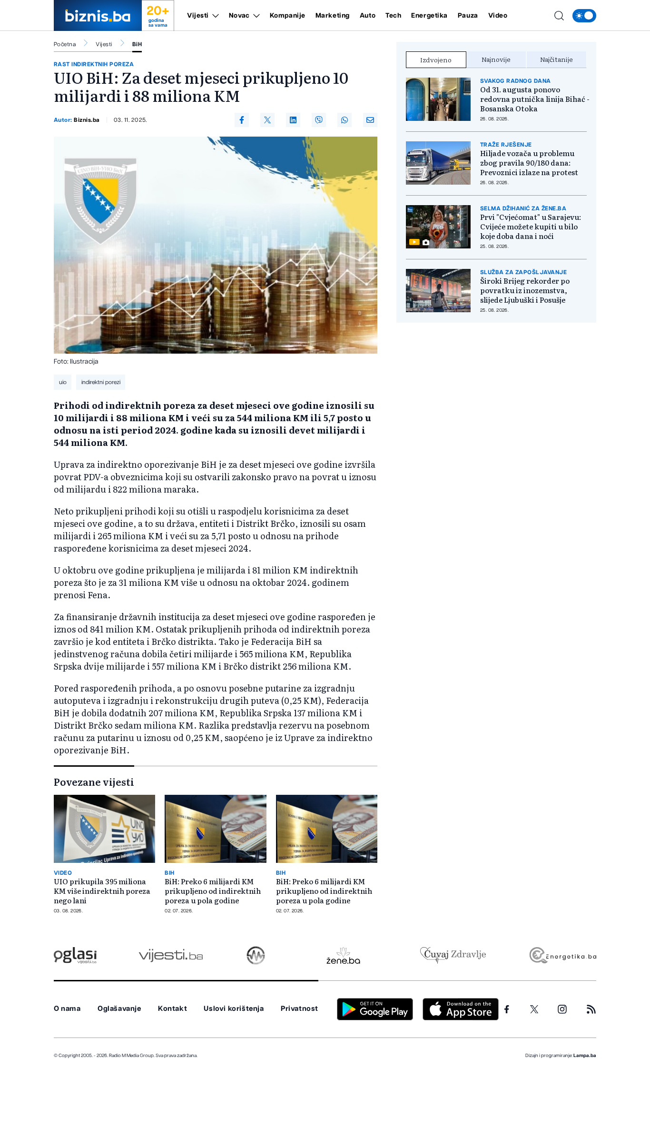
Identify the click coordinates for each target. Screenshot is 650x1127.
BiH (137, 44)
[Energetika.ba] (562, 955)
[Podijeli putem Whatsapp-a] (344, 120)
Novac (239, 15)
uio (63, 382)
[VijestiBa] (170, 955)
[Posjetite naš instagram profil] (562, 1009)
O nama (67, 1008)
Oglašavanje (119, 1008)
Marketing (332, 15)
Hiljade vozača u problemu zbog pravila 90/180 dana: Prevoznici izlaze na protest (529, 162)
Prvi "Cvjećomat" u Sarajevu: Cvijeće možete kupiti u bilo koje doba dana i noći (530, 226)
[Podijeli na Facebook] (242, 120)
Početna (65, 44)
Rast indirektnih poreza (94, 64)
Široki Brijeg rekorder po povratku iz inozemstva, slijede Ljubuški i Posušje (525, 290)
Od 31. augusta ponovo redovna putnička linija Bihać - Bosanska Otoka (535, 99)
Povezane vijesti (94, 781)
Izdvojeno (436, 59)
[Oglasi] (75, 955)
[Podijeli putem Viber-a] (319, 120)
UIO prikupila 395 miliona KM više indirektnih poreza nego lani (102, 891)
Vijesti (198, 15)
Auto (367, 15)
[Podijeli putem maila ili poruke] (370, 120)
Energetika (429, 15)
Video (498, 15)
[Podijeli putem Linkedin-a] (293, 120)
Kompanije (287, 15)
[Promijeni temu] (584, 15)
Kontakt (172, 1008)
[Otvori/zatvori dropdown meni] (214, 15)
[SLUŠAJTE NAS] (255, 955)
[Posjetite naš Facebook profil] (506, 1009)
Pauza (468, 15)
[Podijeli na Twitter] (267, 120)
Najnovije (496, 59)
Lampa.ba (584, 1055)
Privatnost (299, 1008)
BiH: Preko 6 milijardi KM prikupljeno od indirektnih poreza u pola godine (213, 891)
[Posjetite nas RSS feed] (591, 1009)
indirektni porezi (100, 382)
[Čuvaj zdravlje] (452, 955)
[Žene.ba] (343, 955)
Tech (393, 15)
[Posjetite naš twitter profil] (534, 1009)
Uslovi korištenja (234, 1008)
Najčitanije (556, 59)
